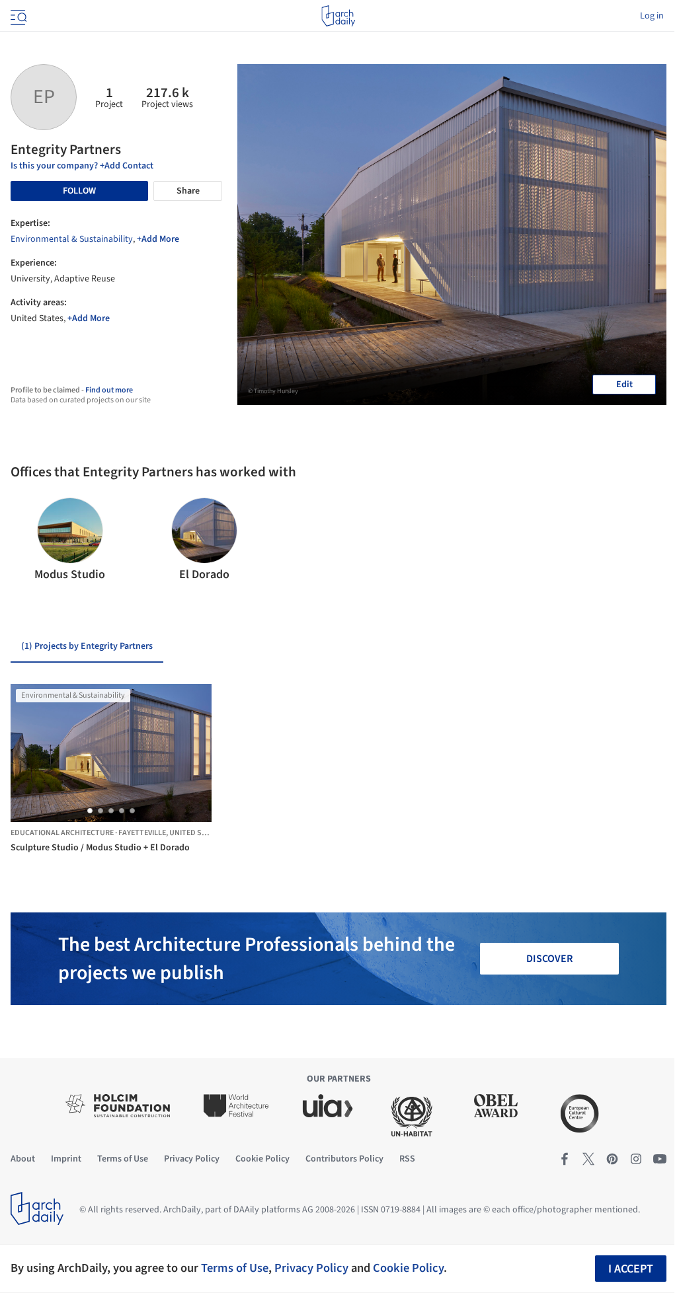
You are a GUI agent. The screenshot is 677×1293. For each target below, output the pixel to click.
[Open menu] (17, 16)
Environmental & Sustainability (72, 239)
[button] (26, 540)
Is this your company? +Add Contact (82, 165)
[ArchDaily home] (338, 15)
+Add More (158, 239)
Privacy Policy (311, 1267)
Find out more (109, 390)
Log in (652, 15)
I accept (630, 1269)
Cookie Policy (408, 1267)
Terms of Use (234, 1267)
